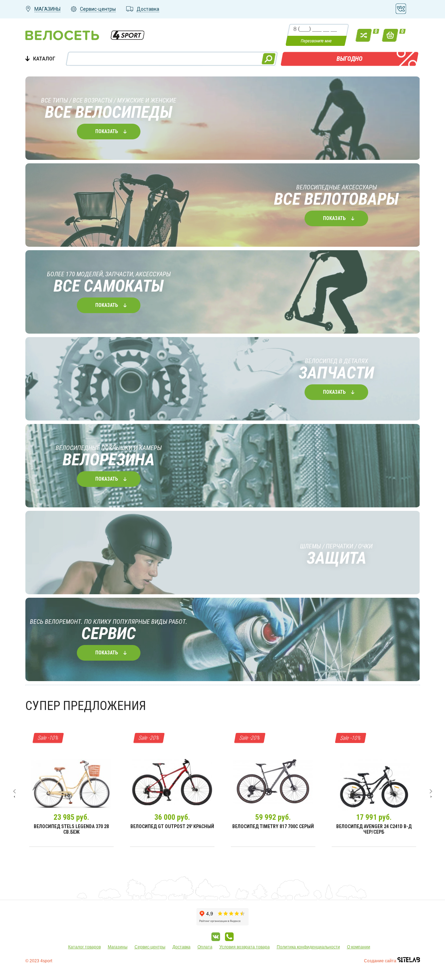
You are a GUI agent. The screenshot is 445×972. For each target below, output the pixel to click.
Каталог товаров (84, 947)
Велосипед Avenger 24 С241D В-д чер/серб (374, 829)
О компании (358, 947)
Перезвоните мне (316, 40)
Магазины (118, 947)
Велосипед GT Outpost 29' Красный (172, 826)
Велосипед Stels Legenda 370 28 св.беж (71, 829)
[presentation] (14, 791)
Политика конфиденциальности (308, 947)
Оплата (204, 947)
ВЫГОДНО (350, 58)
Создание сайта (380, 960)
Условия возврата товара (244, 947)
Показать (106, 131)
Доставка (181, 947)
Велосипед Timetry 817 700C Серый (273, 826)
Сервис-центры (150, 947)
